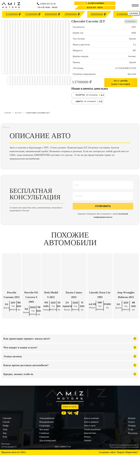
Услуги (131, 422)
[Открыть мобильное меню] (135, 5)
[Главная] (11, 5)
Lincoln (6, 422)
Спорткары (44, 425)
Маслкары (44, 429)
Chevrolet (7, 418)
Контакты (132, 433)
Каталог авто (95, 8)
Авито (79, 101)
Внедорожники (46, 422)
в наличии (130, 21)
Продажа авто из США (13, 452)
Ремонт (87, 437)
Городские (44, 437)
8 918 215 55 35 (48, 4)
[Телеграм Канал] (76, 413)
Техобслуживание (92, 429)
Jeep (5, 433)
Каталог (18, 113)
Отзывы (132, 425)
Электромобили (46, 418)
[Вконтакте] (70, 413)
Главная (7, 113)
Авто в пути (89, 425)
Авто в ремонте (91, 422)
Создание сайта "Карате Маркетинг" (119, 452)
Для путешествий (47, 440)
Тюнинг (87, 440)
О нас (130, 429)
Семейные (44, 433)
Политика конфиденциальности (124, 445)
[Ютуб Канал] (63, 413)
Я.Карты (80, 95)
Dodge (6, 425)
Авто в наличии (91, 418)
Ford (5, 437)
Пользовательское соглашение (124, 447)
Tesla (5, 429)
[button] (70, 338)
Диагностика (90, 433)
